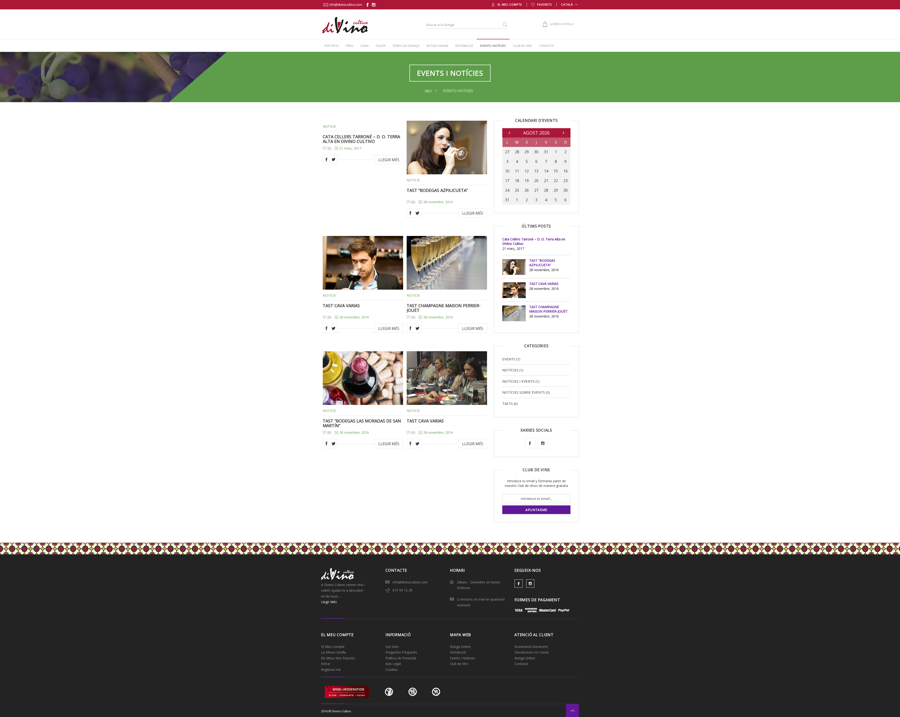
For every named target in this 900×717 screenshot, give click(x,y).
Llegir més (388, 159)
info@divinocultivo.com (345, 4)
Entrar (325, 663)
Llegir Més (329, 602)
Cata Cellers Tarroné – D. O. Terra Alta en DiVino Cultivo (361, 139)
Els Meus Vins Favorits (338, 658)
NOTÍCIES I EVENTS (518, 381)
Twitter (333, 159)
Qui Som (392, 646)
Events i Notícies (493, 46)
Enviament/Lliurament (531, 646)
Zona (364, 46)
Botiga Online (437, 46)
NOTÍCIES (510, 370)
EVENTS (508, 359)
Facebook (326, 159)
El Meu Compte (510, 5)
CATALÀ (567, 5)
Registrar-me (331, 669)
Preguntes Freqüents (401, 652)
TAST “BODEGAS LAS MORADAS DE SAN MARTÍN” (362, 423)
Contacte (546, 46)
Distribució (464, 46)
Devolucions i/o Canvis (531, 652)
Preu (349, 46)
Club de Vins (522, 46)
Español (567, 10)
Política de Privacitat (401, 658)
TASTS (507, 403)
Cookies (392, 669)
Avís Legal (393, 663)
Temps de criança (406, 46)
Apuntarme (536, 510)
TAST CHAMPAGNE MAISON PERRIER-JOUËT (443, 308)
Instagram (543, 443)
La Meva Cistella (333, 652)
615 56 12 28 (402, 590)
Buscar (505, 25)
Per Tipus (332, 46)
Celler (381, 46)
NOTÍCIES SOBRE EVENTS (523, 392)
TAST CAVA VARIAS (341, 305)
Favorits (544, 5)
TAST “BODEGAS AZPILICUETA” (437, 190)
